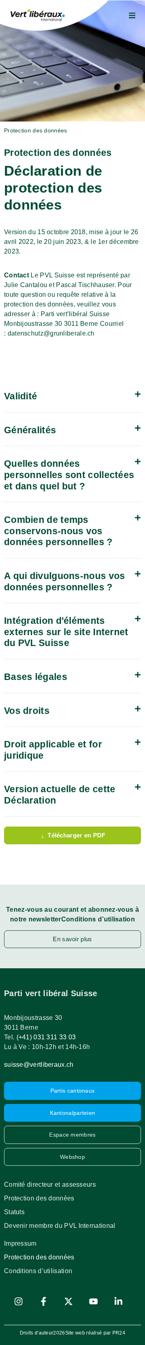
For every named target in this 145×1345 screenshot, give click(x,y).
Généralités (30, 430)
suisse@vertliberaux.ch (39, 1064)
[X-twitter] (68, 1301)
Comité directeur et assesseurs (50, 1184)
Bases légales (35, 676)
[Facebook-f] (43, 1301)
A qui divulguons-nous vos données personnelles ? (64, 581)
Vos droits (27, 710)
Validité (20, 396)
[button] (132, 15)
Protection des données (39, 1198)
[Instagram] (18, 1301)
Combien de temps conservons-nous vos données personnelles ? (58, 530)
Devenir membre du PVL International (60, 1225)
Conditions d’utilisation (38, 1270)
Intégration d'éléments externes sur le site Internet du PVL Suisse (66, 631)
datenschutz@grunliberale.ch (51, 333)
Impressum (20, 1243)
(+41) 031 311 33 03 (46, 1037)
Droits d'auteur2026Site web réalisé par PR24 (72, 1333)
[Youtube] (93, 1301)
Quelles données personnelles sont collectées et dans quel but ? (69, 474)
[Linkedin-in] (118, 1301)
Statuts (14, 1212)
